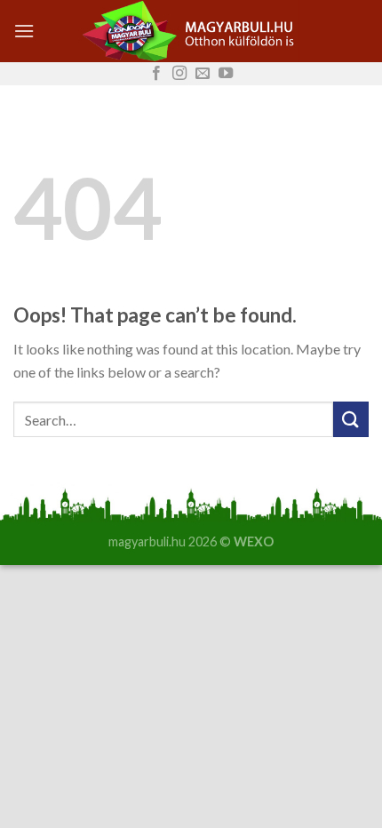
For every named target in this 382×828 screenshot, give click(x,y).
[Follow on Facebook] (156, 74)
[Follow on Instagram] (179, 74)
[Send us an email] (202, 74)
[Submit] (351, 419)
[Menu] (24, 30)
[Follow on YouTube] (226, 74)
